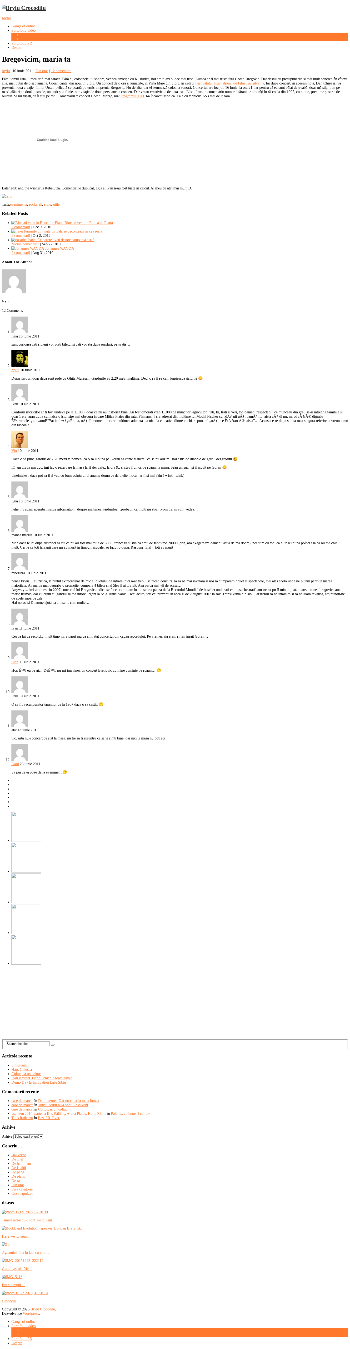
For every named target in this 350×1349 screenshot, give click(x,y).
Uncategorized (22, 1193)
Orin (14, 662)
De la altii (18, 1168)
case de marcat (22, 1101)
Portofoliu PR (21, 43)
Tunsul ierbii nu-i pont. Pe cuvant (63, 1105)
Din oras (41, 71)
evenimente (18, 204)
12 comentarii (61, 71)
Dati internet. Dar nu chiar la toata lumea (41, 1078)
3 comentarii (20, 227)
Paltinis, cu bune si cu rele (130, 1113)
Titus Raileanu (22, 1118)
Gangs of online (23, 26)
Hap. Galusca (21, 1069)
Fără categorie (22, 1189)
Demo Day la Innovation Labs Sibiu (38, 1082)
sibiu (47, 204)
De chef (17, 1159)
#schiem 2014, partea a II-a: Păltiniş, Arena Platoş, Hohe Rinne (58, 1113)
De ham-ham (21, 1163)
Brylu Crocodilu (42, 1309)
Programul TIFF (132, 96)
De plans (18, 1176)
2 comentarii (20, 235)
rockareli (35, 204)
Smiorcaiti (19, 1065)
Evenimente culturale (37, 35)
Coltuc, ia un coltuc (26, 1074)
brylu (6, 71)
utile (56, 204)
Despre (16, 47)
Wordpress (31, 1313)
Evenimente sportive (36, 39)
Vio (14, 451)
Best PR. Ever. (49, 1118)
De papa (17, 1172)
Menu (6, 18)
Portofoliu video (23, 30)
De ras (16, 1181)
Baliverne (18, 1155)
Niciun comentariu (25, 244)
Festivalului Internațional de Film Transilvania (229, 83)
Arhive (7, 1136)
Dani (15, 764)
